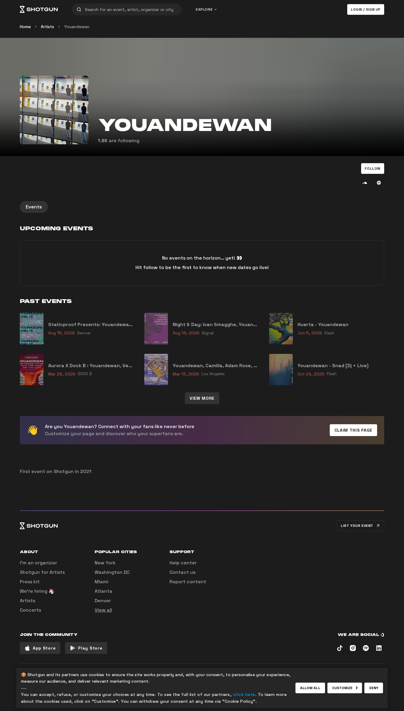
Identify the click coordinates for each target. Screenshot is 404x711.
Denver (103, 600)
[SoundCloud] (364, 182)
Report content (187, 582)
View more (202, 398)
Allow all (310, 688)
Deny (373, 688)
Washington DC (112, 572)
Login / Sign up (366, 9)
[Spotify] (379, 182)
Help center (183, 563)
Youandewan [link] (76, 26)
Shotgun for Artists (42, 572)
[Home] (39, 9)
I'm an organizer (38, 563)
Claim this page (353, 430)
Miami (101, 582)
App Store (44, 648)
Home (25, 26)
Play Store (90, 648)
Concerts (30, 610)
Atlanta (103, 591)
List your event (357, 525)
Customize (342, 688)
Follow (373, 168)
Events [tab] (34, 207)
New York (105, 563)
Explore (204, 9)
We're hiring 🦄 (37, 591)
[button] (372, 168)
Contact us (182, 572)
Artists (47, 26)
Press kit (30, 582)
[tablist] (202, 207)
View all (103, 610)
